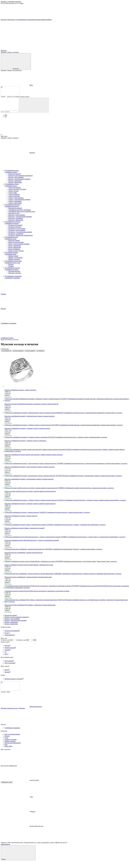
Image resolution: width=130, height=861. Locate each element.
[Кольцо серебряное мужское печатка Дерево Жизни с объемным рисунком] (67, 561)
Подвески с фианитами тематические (20, 235)
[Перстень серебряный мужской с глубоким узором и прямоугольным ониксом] (67, 500)
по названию (40, 350)
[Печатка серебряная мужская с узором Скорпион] (67, 370)
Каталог (3, 19)
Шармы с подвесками (15, 257)
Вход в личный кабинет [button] (12, 734)
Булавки (11, 266)
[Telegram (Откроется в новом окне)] (72, 34)
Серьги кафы (12, 192)
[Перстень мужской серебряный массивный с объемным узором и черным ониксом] (67, 399)
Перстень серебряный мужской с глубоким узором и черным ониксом (27, 428)
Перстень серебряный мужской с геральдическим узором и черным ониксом (29, 467)
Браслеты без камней (15, 208)
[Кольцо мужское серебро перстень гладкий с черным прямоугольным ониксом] (67, 488)
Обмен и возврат (27, 19)
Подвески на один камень (16, 228)
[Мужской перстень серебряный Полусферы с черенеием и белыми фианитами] (67, 600)
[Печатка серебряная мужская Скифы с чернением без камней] (67, 525)
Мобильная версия (35, 706)
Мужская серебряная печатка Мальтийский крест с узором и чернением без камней (32, 540)
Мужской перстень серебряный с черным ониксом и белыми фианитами (28, 577)
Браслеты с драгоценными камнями (20, 216)
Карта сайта (8, 746)
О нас (8, 19)
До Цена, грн (21, 640)
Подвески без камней (15, 225)
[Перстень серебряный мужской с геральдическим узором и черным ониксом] (67, 463)
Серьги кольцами (14, 194)
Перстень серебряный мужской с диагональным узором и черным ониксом (29, 479)
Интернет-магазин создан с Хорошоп (13, 708)
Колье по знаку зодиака (16, 251)
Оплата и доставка (16, 19)
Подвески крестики (14, 227)
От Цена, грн (5, 640)
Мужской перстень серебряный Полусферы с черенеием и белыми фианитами (30, 605)
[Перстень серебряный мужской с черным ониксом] (67, 512)
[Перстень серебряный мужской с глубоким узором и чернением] (67, 437)
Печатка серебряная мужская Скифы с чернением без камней (24, 528)
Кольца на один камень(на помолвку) (20, 175)
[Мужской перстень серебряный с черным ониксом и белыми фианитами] (67, 574)
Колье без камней (14, 240)
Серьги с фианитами (15, 203)
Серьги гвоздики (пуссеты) (17, 189)
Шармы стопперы (14, 259)
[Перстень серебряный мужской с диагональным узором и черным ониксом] (67, 476)
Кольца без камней (14, 174)
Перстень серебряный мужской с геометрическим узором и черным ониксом (30, 416)
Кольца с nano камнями (16, 177)
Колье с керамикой (14, 245)
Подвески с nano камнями (16, 230)
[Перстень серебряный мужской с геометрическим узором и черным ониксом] (67, 413)
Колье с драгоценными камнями (18, 244)
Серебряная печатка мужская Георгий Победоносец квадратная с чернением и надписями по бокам (37, 591)
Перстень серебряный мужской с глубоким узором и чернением (25, 440)
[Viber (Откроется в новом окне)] (100, 34)
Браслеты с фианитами (15, 220)
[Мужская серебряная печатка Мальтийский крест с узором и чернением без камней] (67, 537)
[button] (65, 11)
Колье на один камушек (16, 242)
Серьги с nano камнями (16, 198)
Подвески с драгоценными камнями (20, 232)
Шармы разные (13, 256)
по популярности (6, 350)
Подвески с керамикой (15, 233)
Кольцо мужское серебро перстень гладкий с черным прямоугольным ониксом (30, 491)
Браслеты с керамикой (15, 218)
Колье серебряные (14, 249)
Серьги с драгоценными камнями (19, 199)
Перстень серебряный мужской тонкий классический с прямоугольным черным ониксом (34, 454)
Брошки (11, 264)
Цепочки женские (14, 271)
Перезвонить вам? (7, 782)
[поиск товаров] (34, 105)
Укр (6, 115)
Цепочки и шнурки (14, 273)
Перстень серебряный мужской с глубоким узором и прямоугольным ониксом (30, 503)
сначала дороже (30, 350)
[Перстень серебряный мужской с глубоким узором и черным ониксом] (67, 425)
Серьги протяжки (14, 196)
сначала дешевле (18, 350)
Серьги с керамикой (14, 201)
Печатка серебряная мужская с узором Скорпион (20, 390)
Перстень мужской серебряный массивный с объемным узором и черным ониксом (31, 404)
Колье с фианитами (14, 247)
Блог (50, 19)
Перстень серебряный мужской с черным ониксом (21, 516)
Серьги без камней (14, 187)
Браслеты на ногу (14, 213)
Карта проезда (5, 844)
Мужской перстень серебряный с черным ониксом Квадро (24, 552)
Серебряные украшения (12, 278)
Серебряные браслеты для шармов (19, 210)
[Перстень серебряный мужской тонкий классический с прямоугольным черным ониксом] (67, 450)
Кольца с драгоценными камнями (19, 179)
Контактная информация (41, 19)
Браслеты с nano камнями (16, 215)
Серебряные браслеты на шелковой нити (21, 211)
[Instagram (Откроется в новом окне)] (15, 34)
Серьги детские (13, 191)
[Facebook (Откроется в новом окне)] (43, 34)
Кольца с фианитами (15, 182)
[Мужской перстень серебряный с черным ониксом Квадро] (67, 549)
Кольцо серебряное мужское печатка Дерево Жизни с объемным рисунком (29, 565)
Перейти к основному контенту (11, 1)
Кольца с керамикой (14, 180)
